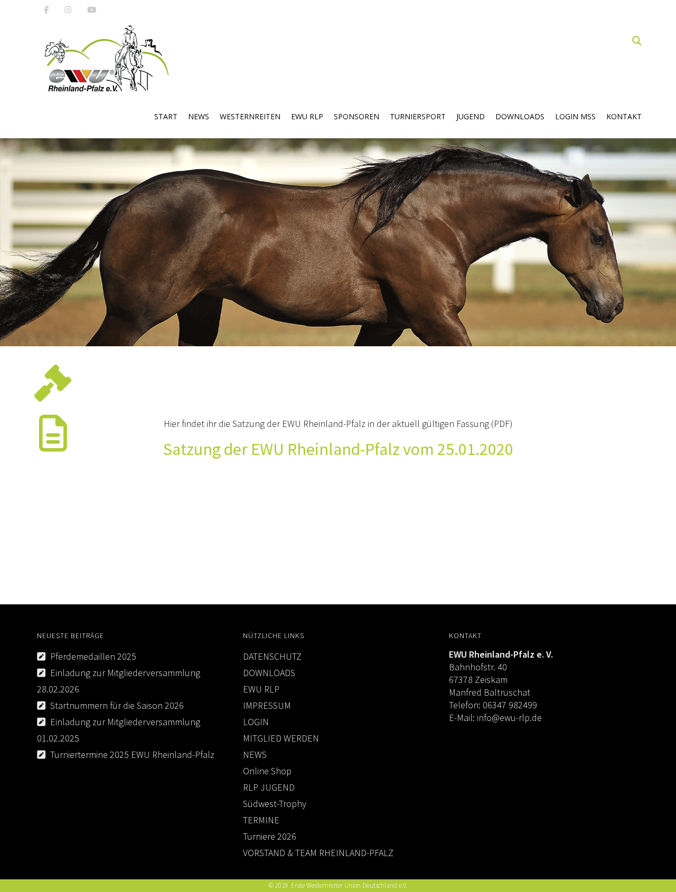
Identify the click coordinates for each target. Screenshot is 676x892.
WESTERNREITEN (250, 116)
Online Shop (267, 771)
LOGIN (256, 722)
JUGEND (470, 116)
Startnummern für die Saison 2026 (117, 705)
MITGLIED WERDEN (281, 738)
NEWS (198, 116)
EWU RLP (307, 116)
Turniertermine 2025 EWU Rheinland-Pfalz (132, 754)
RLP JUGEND (269, 787)
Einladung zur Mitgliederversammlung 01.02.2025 (118, 730)
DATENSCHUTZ (272, 656)
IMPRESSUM (267, 705)
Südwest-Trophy (274, 804)
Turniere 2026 (269, 836)
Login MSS (575, 116)
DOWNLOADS (519, 116)
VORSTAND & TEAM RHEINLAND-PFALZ (318, 853)
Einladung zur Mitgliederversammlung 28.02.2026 (118, 681)
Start (165, 116)
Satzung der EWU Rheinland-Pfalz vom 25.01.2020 (338, 449)
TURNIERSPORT (418, 116)
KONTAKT (624, 116)
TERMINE (261, 820)
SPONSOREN (356, 116)
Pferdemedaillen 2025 (93, 656)
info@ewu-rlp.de (509, 717)
